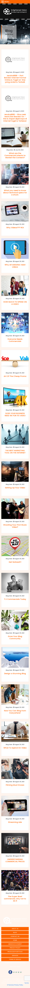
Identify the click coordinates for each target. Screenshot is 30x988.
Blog (15, 932)
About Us (15, 929)
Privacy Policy (15, 948)
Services (15, 955)
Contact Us (15, 936)
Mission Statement (15, 944)
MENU (6, 2)
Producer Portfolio (15, 952)
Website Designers (18, 983)
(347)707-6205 (15, 967)
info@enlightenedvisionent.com (15, 963)
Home (7, 34)
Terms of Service (15, 959)
